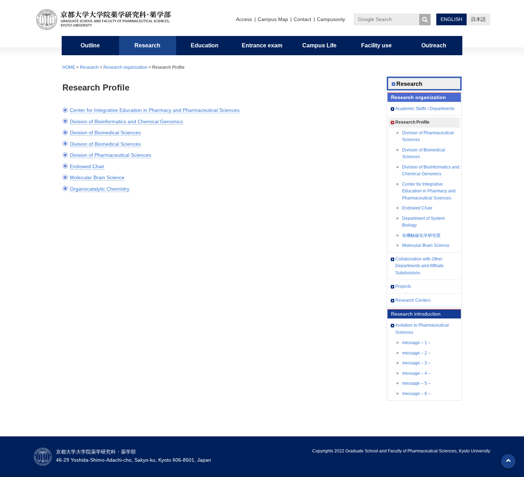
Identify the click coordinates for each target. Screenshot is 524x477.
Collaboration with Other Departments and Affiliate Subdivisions (419, 265)
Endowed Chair (87, 166)
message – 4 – (416, 373)
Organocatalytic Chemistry (99, 189)
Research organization (125, 67)
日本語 (478, 19)
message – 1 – (416, 342)
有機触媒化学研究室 (421, 235)
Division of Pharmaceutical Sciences (110, 155)
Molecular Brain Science (97, 177)
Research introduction (416, 314)
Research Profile (412, 122)
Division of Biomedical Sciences (105, 132)
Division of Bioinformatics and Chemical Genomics (126, 121)
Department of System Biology (423, 222)
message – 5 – (416, 383)
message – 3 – (416, 363)
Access (244, 19)
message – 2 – (416, 353)
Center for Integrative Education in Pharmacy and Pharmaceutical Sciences (155, 110)
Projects (403, 286)
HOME (68, 67)
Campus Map (273, 19)
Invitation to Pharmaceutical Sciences (422, 329)
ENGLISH (451, 19)
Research (89, 67)
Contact (302, 19)
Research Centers (413, 300)
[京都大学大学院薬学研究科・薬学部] (109, 19)
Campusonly (331, 19)
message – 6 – (416, 393)
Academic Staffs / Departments (424, 108)
